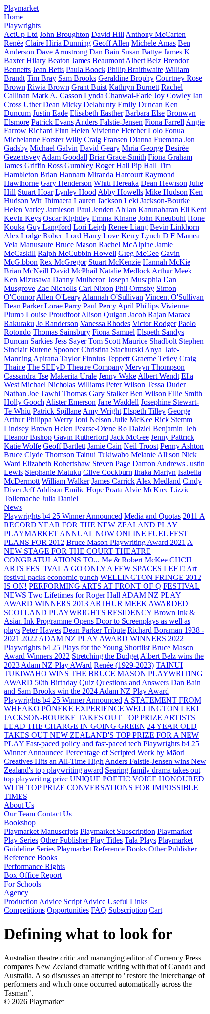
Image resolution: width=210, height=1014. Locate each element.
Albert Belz (143, 60)
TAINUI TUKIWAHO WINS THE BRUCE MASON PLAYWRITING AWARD (103, 674)
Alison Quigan (103, 314)
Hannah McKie (166, 262)
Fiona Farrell (164, 122)
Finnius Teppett (106, 358)
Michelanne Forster (33, 139)
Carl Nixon (96, 288)
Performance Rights (34, 866)
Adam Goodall (64, 157)
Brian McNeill (26, 271)
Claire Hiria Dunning (58, 43)
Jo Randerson (57, 323)
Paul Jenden (95, 209)
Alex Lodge (22, 236)
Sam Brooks (77, 78)
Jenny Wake (117, 376)
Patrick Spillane (57, 411)
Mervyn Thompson (155, 367)
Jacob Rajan (147, 314)
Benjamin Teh (174, 428)
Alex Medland (158, 481)
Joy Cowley (172, 95)
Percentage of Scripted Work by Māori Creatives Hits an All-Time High (94, 756)
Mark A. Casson (57, 95)
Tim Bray (41, 78)
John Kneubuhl (162, 218)
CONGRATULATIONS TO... (52, 560)
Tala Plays (140, 840)
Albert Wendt (158, 376)
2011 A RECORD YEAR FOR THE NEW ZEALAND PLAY (104, 520)
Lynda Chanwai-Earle (118, 95)
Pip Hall (144, 166)
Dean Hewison (164, 183)
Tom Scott (104, 341)
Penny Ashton (182, 446)
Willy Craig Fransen (96, 139)
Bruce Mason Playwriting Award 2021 (126, 542)
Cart (155, 910)
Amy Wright (102, 411)
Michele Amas (153, 43)
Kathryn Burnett (134, 87)
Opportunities (68, 910)
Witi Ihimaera (51, 201)
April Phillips (138, 306)
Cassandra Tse (26, 376)
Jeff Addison (43, 490)
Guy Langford (49, 227)
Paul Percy (99, 306)
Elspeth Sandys (160, 332)
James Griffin (24, 166)
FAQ (98, 910)
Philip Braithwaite (135, 69)
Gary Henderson (66, 183)
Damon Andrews (158, 463)
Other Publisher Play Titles (81, 840)
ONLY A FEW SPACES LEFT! (134, 568)
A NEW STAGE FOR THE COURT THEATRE (98, 546)
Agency (16, 892)
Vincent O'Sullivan (174, 297)
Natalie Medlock (124, 271)
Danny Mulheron (79, 279)
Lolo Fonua (166, 131)
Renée (13, 43)
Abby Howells (120, 192)
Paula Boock (85, 69)
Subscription (127, 910)
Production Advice (33, 901)
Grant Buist (89, 87)
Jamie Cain (104, 446)
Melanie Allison (155, 455)
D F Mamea (181, 236)
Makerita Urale (73, 376)
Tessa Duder (166, 384)
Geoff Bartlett (64, 446)
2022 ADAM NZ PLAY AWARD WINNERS (93, 638)
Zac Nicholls (57, 288)
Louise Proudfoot (53, 314)
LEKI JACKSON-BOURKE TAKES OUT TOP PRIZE (101, 713)
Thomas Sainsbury (61, 332)
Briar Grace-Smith (117, 157)
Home (13, 17)
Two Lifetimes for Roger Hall (74, 595)
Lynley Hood (75, 192)
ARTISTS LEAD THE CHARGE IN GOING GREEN (99, 721)
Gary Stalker (108, 393)
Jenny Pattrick (172, 437)
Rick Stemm (173, 420)
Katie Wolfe (22, 446)
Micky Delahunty (89, 104)
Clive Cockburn (107, 472)
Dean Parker (23, 306)
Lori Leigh (89, 227)
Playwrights (22, 25)
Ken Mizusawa (27, 279)
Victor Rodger (154, 323)
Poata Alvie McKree (136, 490)
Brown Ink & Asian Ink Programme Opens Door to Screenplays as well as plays (99, 621)
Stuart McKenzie (114, 262)
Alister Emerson (71, 402)
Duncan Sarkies (28, 341)
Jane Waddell (118, 402)
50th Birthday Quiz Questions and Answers (102, 682)
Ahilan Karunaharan (146, 209)
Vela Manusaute (28, 244)
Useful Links (127, 901)
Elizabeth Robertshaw (56, 463)
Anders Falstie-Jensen (109, 122)
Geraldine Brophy (126, 78)
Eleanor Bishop (28, 437)
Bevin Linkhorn (174, 227)
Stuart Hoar (35, 192)
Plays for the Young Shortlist (106, 647)
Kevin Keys (22, 218)
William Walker (65, 481)
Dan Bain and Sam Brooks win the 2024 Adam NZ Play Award (102, 686)
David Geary (100, 148)
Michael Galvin (54, 148)
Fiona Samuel (113, 332)
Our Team (19, 814)
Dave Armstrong (61, 52)
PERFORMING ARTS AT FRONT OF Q (95, 586)
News (13, 507)
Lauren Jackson (98, 201)
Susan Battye (141, 52)
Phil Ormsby (134, 288)
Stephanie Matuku (53, 472)
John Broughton (64, 34)
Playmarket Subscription (117, 831)
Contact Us (54, 814)
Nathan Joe (21, 393)
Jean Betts (48, 69)
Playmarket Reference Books (102, 849)
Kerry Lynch (141, 236)
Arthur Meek (172, 271)
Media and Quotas (152, 516)
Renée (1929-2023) (124, 665)
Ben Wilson (148, 393)
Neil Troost (141, 446)
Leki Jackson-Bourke (157, 201)
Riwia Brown (48, 87)
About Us (19, 805)
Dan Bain (104, 52)
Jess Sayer (70, 341)
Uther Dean (41, 104)
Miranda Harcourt (115, 174)
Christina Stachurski (112, 349)
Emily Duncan (140, 104)
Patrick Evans (52, 122)
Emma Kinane (114, 218)
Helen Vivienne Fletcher (108, 131)
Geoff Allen (111, 43)
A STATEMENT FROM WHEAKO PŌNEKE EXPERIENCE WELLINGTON (102, 704)
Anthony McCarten (156, 34)
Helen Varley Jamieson (39, 209)
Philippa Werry (49, 420)
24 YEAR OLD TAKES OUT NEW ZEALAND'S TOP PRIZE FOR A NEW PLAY (101, 735)
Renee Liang (128, 227)
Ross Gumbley (70, 166)
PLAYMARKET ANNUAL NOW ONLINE (75, 533)
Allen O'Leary (58, 297)
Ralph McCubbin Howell (77, 253)
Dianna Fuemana (155, 139)
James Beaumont (98, 60)
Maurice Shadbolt (149, 341)
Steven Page (111, 463)
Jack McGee (129, 437)
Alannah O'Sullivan (112, 297)
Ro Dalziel (134, 428)
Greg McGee (138, 253)
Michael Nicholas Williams (62, 384)
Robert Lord (62, 236)
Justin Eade (50, 113)
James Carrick (113, 481)
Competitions (24, 910)
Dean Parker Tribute (94, 630)
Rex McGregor (63, 262)
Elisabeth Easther (96, 113)
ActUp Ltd (21, 34)
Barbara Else (145, 113)
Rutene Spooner (54, 349)
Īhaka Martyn (155, 472)
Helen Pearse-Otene (85, 428)
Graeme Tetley (154, 358)
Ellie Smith (185, 393)
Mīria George (142, 148)
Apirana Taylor (56, 358)
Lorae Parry (62, 306)
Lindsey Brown (28, 428)
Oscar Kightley (66, 218)
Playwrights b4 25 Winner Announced (63, 516)
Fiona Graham (170, 157)
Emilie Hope (84, 490)
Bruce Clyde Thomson (39, 455)
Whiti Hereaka (116, 183)
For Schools (22, 884)
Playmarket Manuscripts (41, 831)
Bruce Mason (76, 244)
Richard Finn (48, 131)
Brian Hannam (62, 174)
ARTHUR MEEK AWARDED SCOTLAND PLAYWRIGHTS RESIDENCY (96, 607)
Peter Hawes (41, 630)
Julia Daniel (60, 498)
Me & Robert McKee (135, 560)
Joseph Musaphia (134, 279)
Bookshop (20, 822)
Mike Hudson (166, 192)
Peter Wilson (125, 384)
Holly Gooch (24, 402)
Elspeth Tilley (144, 411)
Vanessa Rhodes (105, 323)
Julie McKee (132, 420)
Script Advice (84, 901)
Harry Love (101, 236)
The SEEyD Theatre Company (75, 367)
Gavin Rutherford (81, 437)
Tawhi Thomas (64, 393)
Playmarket (21, 8)
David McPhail (73, 271)
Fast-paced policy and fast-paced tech (83, 744)
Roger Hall (112, 166)
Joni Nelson (93, 420)
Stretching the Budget (105, 656)
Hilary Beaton (48, 60)
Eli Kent (193, 209)
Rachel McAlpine (126, 244)
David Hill (107, 34)
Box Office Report (33, 875)
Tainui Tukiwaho (102, 455)
